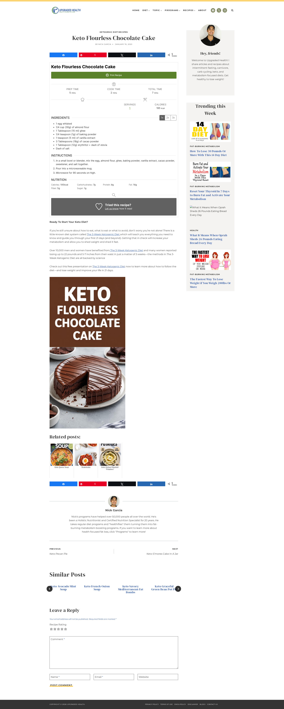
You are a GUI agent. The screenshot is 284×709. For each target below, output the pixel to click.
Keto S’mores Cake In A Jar (162, 551)
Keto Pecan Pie (58, 551)
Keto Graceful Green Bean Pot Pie (164, 587)
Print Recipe (115, 75)
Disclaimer (193, 704)
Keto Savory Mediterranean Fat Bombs (130, 589)
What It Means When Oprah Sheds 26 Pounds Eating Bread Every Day (208, 239)
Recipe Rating (58, 624)
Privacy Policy (152, 704)
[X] (219, 10)
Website (144, 677)
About (202, 10)
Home (135, 10)
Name (55, 677)
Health (194, 230)
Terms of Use (166, 704)
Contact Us (212, 704)
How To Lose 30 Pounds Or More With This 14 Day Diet (208, 153)
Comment (58, 639)
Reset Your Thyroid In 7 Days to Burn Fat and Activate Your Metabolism (210, 195)
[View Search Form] (232, 10)
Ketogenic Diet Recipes (114, 32)
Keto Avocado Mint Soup (63, 587)
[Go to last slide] (50, 589)
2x (167, 117)
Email (99, 677)
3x (173, 117)
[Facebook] (213, 10)
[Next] (178, 589)
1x (162, 117)
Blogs (202, 704)
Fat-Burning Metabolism (205, 146)
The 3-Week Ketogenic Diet (103, 234)
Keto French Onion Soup (97, 587)
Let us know (112, 208)
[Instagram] (225, 10)
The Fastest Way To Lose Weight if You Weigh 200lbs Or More (210, 283)
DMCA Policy (180, 704)
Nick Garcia (104, 44)
